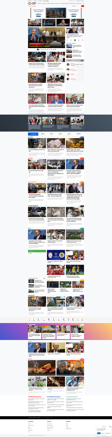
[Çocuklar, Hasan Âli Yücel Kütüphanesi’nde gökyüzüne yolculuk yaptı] (78, 284)
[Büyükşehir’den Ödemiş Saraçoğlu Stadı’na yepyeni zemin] (75, 234)
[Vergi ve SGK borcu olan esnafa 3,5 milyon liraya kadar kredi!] (56, 143)
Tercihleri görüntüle (107, 433)
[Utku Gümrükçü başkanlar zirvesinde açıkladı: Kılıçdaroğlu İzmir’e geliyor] (37, 188)
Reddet (102, 433)
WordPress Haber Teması (40, 435)
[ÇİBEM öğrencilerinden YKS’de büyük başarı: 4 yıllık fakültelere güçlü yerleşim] (77, 121)
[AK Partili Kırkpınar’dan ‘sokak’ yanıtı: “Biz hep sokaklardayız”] (56, 188)
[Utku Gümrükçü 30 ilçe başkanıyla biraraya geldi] (69, 57)
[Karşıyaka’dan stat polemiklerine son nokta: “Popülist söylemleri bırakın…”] (31, 282)
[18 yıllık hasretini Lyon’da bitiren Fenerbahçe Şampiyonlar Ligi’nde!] (75, 270)
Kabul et (99, 433)
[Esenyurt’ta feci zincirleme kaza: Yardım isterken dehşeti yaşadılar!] (37, 212)
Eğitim (49, 60)
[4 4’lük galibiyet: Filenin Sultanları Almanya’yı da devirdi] (56, 270)
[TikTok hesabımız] (78, 0)
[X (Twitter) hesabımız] (74, 0)
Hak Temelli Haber (64, 3)
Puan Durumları (49, 428)
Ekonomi (52, 3)
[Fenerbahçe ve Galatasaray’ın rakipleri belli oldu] (56, 255)
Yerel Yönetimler (71, 3)
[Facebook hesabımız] (73, 0)
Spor (59, 3)
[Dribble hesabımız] (81, 0)
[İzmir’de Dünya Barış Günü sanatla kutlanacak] (63, 329)
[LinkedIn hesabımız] (82, 0)
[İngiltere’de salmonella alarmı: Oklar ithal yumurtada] (56, 381)
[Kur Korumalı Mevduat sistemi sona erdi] (37, 143)
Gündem (48, 3)
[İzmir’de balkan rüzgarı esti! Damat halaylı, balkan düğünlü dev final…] (34, 329)
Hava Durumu (49, 423)
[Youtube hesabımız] (77, 0)
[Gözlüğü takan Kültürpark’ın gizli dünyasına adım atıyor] (65, 284)
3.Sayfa (30, 60)
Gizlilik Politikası (103, 435)
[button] (110, 426)
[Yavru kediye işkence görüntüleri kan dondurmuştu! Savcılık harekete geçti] (56, 212)
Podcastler (44, 3)
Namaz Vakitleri (50, 425)
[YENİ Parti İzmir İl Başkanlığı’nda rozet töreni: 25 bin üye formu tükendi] (69, 52)
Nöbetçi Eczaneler (50, 427)
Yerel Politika (30, 430)
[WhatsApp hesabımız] (83, 0)
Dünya (29, 431)
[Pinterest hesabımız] (48, 417)
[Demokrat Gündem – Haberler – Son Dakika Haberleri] (32, 4)
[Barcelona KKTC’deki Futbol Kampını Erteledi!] (75, 255)
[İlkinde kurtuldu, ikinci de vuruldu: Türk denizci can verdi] (69, 47)
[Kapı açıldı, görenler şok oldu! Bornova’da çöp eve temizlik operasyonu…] (63, 121)
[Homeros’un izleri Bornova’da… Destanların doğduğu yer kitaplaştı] (77, 329)
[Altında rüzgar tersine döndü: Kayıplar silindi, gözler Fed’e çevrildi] (75, 143)
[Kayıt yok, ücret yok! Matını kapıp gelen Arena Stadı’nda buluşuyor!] (31, 292)
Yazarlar (67, 427)
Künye (106, 435)
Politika (56, 3)
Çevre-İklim (78, 3)
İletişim (67, 423)
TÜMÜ (82, 60)
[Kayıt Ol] (80, 3)
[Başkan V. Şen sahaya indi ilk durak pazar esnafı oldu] (49, 121)
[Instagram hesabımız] (44, 417)
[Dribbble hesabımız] (50, 417)
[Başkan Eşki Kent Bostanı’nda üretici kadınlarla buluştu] (75, 301)
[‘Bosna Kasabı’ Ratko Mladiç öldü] (56, 347)
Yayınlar (48, 430)
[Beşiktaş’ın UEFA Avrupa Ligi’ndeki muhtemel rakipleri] (56, 234)
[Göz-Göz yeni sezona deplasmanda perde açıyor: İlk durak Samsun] (31, 287)
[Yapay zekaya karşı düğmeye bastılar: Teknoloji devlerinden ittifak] (53, 284)
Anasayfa (39, 3)
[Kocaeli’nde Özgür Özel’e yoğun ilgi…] (37, 164)
